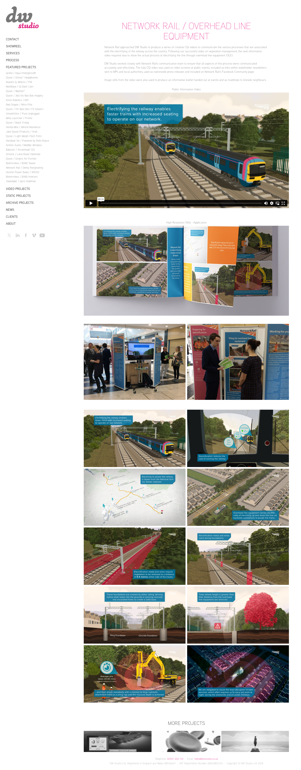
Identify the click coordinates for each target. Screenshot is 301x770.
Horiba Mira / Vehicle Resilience (23, 127)
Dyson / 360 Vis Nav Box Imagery (24, 95)
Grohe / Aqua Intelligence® (21, 73)
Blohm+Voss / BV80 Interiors (22, 176)
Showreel (14, 46)
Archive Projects (20, 203)
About (11, 224)
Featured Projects (21, 67)
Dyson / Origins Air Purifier (21, 158)
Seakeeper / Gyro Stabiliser (21, 181)
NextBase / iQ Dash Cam (19, 86)
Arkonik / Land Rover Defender (23, 154)
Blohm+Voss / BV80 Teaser (21, 163)
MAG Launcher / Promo (19, 118)
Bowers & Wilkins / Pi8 (19, 82)
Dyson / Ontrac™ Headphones (22, 77)
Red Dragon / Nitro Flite (19, 104)
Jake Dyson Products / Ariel (21, 131)
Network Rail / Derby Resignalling (24, 167)
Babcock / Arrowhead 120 (20, 149)
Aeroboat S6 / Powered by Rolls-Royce (27, 140)
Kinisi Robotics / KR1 (17, 100)
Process (12, 60)
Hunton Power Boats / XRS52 (22, 172)
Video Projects (18, 189)
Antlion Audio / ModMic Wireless (24, 145)
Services (13, 53)
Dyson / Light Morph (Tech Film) (24, 136)
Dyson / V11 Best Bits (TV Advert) (24, 109)
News (10, 210)
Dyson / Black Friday (17, 122)
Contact (12, 39)
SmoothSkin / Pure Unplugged (23, 113)
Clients (12, 217)
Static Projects (18, 196)
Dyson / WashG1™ (15, 91)
